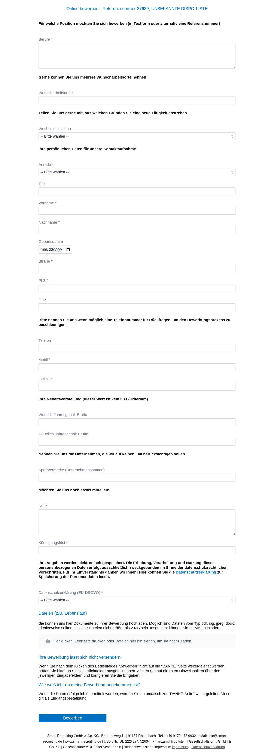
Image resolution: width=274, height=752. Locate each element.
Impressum (180, 747)
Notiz (43, 506)
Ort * (42, 300)
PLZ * (43, 280)
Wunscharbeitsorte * (56, 93)
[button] (137, 641)
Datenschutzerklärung (196, 572)
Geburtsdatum (51, 241)
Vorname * (48, 203)
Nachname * (49, 222)
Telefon (45, 340)
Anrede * (46, 164)
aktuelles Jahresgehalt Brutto (63, 434)
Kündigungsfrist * (53, 543)
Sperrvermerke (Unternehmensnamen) (72, 470)
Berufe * (45, 39)
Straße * (46, 261)
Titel (42, 184)
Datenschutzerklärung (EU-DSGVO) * (71, 592)
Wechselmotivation (55, 129)
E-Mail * (45, 379)
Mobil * (44, 360)
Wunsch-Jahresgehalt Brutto (63, 415)
